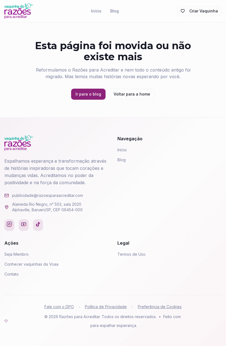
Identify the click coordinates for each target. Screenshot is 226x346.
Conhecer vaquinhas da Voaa (31, 264)
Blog (114, 11)
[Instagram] (9, 225)
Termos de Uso (131, 254)
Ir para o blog (88, 94)
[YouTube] (24, 225)
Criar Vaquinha (203, 11)
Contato (11, 274)
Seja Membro (16, 254)
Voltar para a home (132, 94)
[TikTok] (38, 225)
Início (96, 11)
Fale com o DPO (59, 306)
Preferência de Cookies (160, 306)
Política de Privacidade (106, 306)
